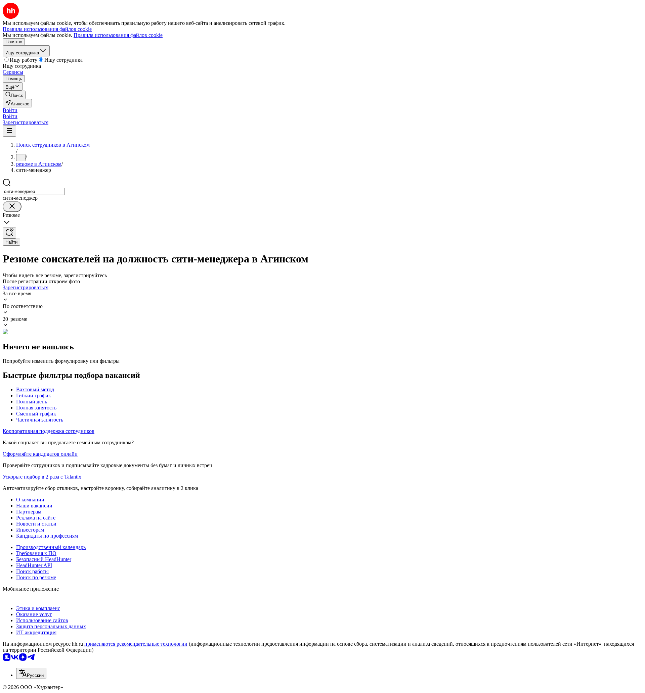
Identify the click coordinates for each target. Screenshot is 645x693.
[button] (10, 110)
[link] (14, 95)
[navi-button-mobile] (9, 131)
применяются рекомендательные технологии (135, 644)
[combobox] (34, 191)
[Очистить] (12, 206)
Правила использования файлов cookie (118, 35)
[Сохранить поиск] (9, 233)
